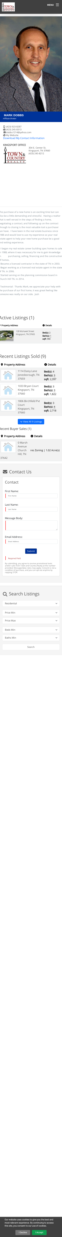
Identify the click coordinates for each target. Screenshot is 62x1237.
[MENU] (57, 4)
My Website (12, 135)
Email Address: (14, 537)
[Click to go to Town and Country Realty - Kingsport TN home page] (8, 6)
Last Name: (11, 504)
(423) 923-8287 (13, 126)
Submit (31, 551)
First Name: (12, 491)
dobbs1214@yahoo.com (18, 132)
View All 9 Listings (32, 421)
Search (31, 646)
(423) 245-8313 (13, 129)
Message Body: (14, 518)
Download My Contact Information (24, 138)
